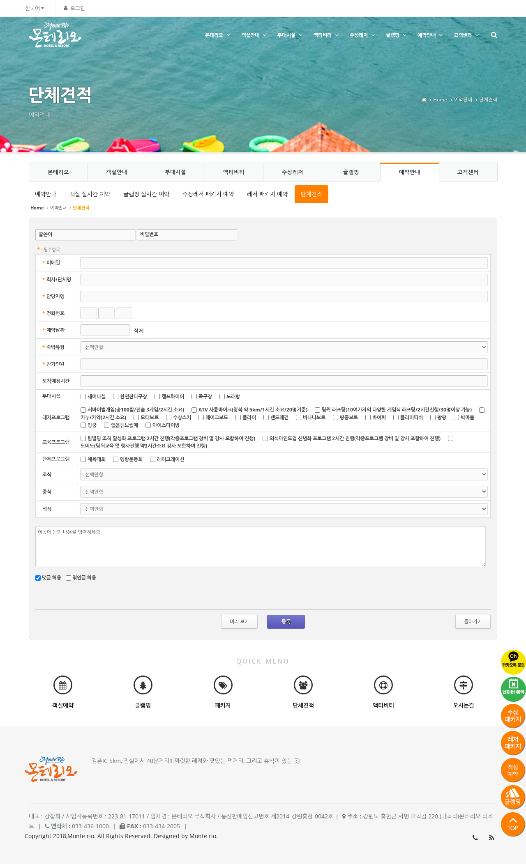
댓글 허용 (51, 577)
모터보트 (150, 417)
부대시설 (286, 35)
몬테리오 (214, 35)
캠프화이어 (172, 396)
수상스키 (182, 417)
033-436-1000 (475, 837)
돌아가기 (473, 621)
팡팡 (441, 417)
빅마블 (467, 417)
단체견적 (488, 99)
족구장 (205, 396)
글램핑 (392, 35)
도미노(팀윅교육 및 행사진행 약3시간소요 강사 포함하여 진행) (144, 445)
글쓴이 (45, 234)
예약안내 (427, 35)
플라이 (249, 417)
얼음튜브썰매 (124, 425)
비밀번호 (149, 234)
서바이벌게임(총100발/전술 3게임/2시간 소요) (136, 409)
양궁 (92, 425)
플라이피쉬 (411, 417)
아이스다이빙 (166, 425)
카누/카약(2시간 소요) (103, 417)
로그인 (77, 8)
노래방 (233, 396)
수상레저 (359, 35)
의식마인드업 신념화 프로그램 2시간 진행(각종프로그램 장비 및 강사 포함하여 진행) (355, 438)
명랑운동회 (131, 459)
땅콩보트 (349, 417)
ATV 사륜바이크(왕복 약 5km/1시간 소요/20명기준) (252, 409)
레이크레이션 (170, 459)
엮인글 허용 (84, 577)
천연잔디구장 (133, 396)
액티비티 (323, 35)
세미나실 (97, 396)
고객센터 (463, 35)
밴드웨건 (279, 417)
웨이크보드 (216, 417)
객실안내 (250, 35)
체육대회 (97, 459)
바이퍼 (379, 417)
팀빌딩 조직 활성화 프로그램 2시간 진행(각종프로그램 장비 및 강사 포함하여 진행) (171, 438)
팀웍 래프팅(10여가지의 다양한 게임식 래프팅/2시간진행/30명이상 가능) (397, 409)
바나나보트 (314, 417)
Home (440, 99)
